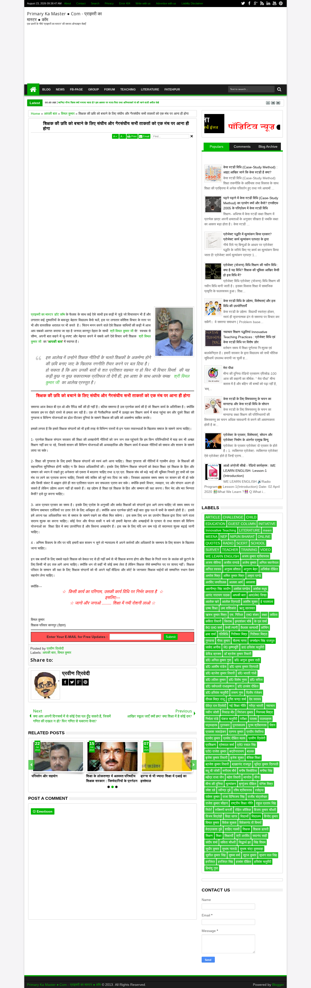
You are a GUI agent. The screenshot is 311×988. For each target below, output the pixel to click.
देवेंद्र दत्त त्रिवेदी (216, 706)
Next (31, 765)
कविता (273, 615)
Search (95, 3)
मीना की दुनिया (214, 784)
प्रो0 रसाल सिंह (246, 745)
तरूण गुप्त (237, 692)
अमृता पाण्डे (254, 576)
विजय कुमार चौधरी (265, 810)
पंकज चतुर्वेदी (229, 719)
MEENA (211, 537)
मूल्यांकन (231, 784)
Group (93, 89)
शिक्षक (246, 829)
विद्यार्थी (244, 816)
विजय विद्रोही (214, 816)
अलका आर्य (236, 582)
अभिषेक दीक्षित (269, 569)
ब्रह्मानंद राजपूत (241, 764)
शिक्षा (219, 836)
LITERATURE (249, 530)
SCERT (242, 543)
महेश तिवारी (234, 777)
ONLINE (264, 537)
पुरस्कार (225, 725)
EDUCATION (215, 524)
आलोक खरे (212, 602)
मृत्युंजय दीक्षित (247, 784)
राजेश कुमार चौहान (217, 803)
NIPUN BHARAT (242, 537)
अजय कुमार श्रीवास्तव (255, 556)
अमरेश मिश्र (213, 576)
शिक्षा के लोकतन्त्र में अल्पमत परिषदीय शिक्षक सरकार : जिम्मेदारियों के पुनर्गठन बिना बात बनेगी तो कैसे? (112, 778)
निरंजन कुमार (245, 712)
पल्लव (253, 719)
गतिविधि (223, 634)
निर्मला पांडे (212, 719)
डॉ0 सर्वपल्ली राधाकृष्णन (220, 686)
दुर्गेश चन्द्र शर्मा (237, 699)
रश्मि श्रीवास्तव (242, 790)
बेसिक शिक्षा (253, 757)
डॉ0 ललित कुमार (216, 680)
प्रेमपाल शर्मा (226, 745)
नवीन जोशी (212, 712)
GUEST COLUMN (242, 524)
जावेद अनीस (213, 647)
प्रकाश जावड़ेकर (216, 732)
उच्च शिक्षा (212, 608)
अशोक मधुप (260, 589)
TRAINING (249, 550)
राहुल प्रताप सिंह (266, 803)
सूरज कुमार (249, 855)
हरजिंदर (210, 862)
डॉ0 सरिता (256, 680)
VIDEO (265, 550)
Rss (262, 3)
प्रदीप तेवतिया (255, 732)
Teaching (128, 89)
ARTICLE (213, 517)
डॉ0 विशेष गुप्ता (238, 680)
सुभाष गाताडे (229, 849)
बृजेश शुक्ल (237, 757)
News (60, 89)
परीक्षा (243, 719)
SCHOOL (258, 543)
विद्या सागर (231, 816)
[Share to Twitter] (40, 768)
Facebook (249, 3)
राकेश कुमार (213, 797)
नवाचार (270, 706)
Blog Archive (268, 146)
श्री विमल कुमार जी (121, 331)
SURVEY (212, 550)
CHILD (251, 517)
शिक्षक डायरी (260, 829)
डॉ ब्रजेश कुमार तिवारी (237, 654)
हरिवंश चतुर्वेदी (262, 862)
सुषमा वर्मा (234, 855)
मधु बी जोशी (213, 771)
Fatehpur (172, 89)
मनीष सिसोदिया (248, 771)
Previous (193, 765)
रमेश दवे (210, 790)
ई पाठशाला (266, 602)
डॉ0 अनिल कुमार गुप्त (218, 660)
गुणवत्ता (210, 641)
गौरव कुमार (223, 641)
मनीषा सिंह (266, 771)
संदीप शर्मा (211, 842)
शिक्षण (209, 836)
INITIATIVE (267, 524)
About (67, 3)
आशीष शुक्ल (250, 602)
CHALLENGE (233, 517)
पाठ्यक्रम (211, 725)
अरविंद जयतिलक (216, 582)
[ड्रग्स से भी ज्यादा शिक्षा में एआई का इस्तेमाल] (167, 756)
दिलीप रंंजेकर (254, 692)
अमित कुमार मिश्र (233, 576)
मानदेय (247, 777)
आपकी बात (55, 341)
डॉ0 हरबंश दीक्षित (248, 686)
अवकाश (250, 582)
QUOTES (213, 543)
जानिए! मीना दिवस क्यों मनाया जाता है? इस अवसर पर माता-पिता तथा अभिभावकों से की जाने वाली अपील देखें (108, 102)
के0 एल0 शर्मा (214, 627)
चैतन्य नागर (240, 641)
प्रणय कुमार (236, 732)
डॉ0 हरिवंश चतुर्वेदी (217, 692)
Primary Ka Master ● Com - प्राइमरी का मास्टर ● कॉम (64, 985)
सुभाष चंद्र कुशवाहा (251, 849)
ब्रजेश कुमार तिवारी (217, 764)
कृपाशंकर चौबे (243, 621)
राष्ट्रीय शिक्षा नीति (242, 803)
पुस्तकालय (239, 725)
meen (267, 530)
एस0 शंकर (252, 615)
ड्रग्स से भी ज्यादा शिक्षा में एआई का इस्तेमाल (163, 778)
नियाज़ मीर (228, 712)
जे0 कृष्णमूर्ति (230, 647)
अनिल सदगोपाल (268, 562)
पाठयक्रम (265, 719)
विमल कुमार (64, 652)
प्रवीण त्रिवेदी (55, 648)
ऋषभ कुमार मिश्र (216, 615)
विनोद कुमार (271, 816)
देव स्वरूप (255, 699)
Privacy (109, 3)
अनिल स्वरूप (213, 569)
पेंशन (272, 725)
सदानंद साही (259, 836)
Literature (150, 89)
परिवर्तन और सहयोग (45, 776)
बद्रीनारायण (236, 751)
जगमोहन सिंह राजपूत (262, 641)
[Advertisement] (194, 46)
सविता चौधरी (228, 842)
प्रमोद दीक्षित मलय (234, 738)
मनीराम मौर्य (229, 771)
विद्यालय (256, 816)
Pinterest (281, 3)
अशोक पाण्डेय (241, 589)
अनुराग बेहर (250, 569)
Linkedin (268, 3)
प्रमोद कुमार (213, 738)
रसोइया (259, 790)
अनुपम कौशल (232, 569)
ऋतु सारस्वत (247, 608)
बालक (250, 751)
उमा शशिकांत (228, 608)
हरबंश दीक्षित (243, 862)
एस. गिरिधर (236, 615)
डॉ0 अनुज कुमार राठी (247, 660)
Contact (81, 3)
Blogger (278, 985)
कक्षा (264, 615)
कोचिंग (265, 627)
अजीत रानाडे (231, 562)
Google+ (255, 3)
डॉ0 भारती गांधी (247, 673)
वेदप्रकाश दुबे (214, 829)
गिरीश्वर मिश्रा (258, 634)
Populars (216, 146)
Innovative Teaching (221, 530)
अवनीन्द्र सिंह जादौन (218, 589)
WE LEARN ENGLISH (222, 556)
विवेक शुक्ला (229, 823)
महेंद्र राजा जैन (215, 777)
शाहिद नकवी (232, 829)
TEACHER (230, 550)
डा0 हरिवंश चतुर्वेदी (252, 647)
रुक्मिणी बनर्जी (223, 810)
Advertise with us (166, 3)
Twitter (243, 3)
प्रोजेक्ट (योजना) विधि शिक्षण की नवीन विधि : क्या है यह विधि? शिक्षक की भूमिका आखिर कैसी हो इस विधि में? (251, 270)
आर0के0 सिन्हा (258, 595)
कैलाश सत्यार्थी (249, 627)
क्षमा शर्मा (211, 634)
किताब (228, 621)
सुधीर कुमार (212, 849)
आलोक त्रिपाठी (231, 602)
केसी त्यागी (231, 627)
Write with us (143, 3)
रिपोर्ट (209, 810)
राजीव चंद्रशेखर (257, 797)
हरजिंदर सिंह (225, 862)
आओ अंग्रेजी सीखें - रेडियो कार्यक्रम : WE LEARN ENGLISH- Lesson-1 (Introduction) (249, 471)
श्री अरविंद (243, 836)
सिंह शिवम (260, 842)
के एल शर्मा (260, 621)
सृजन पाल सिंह (268, 855)
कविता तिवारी (213, 621)
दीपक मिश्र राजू (215, 699)
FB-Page (76, 89)
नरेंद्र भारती (256, 706)
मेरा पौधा (228, 368)
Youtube (274, 3)
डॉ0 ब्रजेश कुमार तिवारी (220, 673)
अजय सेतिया (213, 562)
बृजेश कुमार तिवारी (216, 757)
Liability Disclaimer (192, 3)
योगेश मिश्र (266, 784)
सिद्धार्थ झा (245, 842)
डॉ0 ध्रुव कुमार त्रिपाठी (243, 667)
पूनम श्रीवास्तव (257, 725)
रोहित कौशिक (243, 810)
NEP (223, 537)
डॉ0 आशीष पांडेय (216, 667)
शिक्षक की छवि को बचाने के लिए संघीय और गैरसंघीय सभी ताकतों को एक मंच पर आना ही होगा (116, 126)
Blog (46, 89)
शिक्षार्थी (229, 836)
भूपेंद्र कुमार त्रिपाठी (266, 764)
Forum (109, 89)
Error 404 (124, 3)
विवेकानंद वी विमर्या (250, 823)
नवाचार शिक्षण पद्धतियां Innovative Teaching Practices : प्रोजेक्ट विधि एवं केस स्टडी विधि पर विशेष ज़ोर (249, 337)
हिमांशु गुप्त (212, 868)
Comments (242, 146)
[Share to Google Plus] (46, 768)
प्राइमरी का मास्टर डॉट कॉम (48, 314)
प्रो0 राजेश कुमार (216, 751)
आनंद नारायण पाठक (218, 595)
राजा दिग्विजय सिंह (234, 797)
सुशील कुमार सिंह (216, 855)
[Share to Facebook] (35, 768)
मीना (256, 777)
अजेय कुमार (249, 562)
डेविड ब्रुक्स (213, 654)
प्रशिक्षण (211, 745)
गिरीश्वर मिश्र (239, 634)
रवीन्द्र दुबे (224, 790)
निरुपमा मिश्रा (264, 712)
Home (33, 89)
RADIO (228, 543)
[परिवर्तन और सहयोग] (58, 756)
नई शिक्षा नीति (237, 706)
